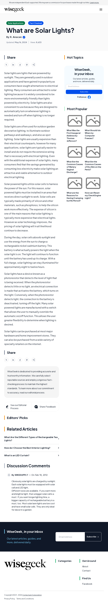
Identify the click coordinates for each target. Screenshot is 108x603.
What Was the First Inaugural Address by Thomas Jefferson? (73, 135)
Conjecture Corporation (32, 595)
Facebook (87, 583)
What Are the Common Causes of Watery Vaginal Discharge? (75, 166)
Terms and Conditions (25, 599)
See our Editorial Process (18, 407)
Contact (86, 570)
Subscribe (84, 92)
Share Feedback (48, 406)
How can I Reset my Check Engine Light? (93, 195)
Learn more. (94, 3)
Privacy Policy (9, 599)
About (85, 566)
